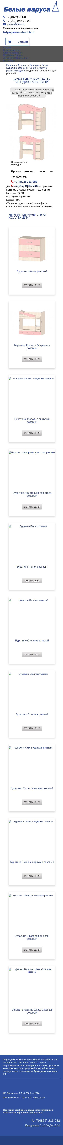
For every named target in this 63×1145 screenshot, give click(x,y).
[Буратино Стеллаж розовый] (32, 616)
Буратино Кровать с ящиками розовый (35, 94)
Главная (10, 65)
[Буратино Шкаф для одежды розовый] (32, 912)
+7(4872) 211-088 (17, 17)
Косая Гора (9, 60)
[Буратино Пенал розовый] (32, 542)
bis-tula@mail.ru (15, 24)
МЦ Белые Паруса (13, 55)
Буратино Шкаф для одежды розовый (32, 937)
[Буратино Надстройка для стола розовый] (32, 469)
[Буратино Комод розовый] (32, 247)
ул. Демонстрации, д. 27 (16, 58)
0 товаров (23, 41)
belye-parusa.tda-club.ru (18, 32)
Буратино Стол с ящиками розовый (32, 788)
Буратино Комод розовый (32, 271)
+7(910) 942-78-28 (18, 20)
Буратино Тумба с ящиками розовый (32, 862)
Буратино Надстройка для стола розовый (32, 494)
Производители (11, 50)
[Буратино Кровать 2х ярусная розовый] (32, 321)
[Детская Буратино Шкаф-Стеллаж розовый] (32, 986)
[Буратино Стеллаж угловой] (32, 690)
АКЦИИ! (7, 47)
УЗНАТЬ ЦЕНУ (32, 285)
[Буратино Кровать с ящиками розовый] (32, 395)
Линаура (34, 65)
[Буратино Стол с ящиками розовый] (32, 764)
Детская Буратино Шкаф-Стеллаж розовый (32, 1011)
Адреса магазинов (12, 52)
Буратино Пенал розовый (31, 566)
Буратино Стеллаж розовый (32, 640)
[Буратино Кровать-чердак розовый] (32, 117)
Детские (22, 65)
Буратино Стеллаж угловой (32, 714)
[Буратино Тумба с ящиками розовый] (32, 838)
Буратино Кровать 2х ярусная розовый (32, 346)
